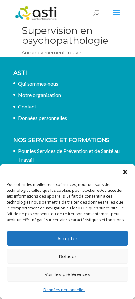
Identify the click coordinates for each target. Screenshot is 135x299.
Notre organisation (39, 95)
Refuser (68, 256)
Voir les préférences (67, 274)
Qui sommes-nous (38, 83)
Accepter (67, 238)
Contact (27, 106)
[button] (125, 172)
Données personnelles (64, 289)
